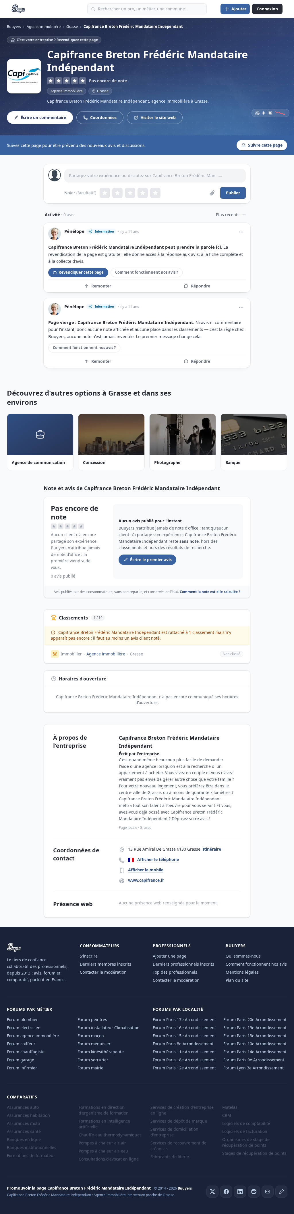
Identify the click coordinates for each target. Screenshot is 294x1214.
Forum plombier (22, 1019)
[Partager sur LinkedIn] (240, 1191)
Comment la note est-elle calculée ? (210, 591)
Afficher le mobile (145, 869)
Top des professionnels (175, 972)
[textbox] (155, 176)
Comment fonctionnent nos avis (256, 964)
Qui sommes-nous (243, 956)
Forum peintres (92, 1019)
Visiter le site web (158, 117)
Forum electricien (23, 1027)
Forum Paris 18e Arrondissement (184, 1060)
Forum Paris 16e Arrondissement (184, 1027)
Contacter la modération (103, 972)
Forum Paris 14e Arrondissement (255, 1051)
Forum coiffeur (21, 1043)
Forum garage (20, 1060)
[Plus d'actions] (241, 232)
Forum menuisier (94, 1043)
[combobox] (147, 8)
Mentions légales (242, 972)
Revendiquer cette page (81, 272)
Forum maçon (91, 1035)
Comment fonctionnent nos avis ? (146, 272)
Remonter (101, 286)
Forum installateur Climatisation (109, 1027)
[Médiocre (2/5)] (117, 193)
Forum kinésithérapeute (101, 1051)
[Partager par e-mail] (267, 1191)
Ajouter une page (169, 956)
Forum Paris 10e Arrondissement (255, 1043)
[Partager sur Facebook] (226, 1191)
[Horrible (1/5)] (105, 193)
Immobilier (71, 654)
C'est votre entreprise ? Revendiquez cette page (57, 39)
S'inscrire (89, 956)
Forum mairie (90, 1068)
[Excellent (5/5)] (155, 193)
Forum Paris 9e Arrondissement (253, 1060)
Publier (233, 192)
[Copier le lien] (281, 1191)
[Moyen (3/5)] (130, 193)
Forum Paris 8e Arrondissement (183, 1043)
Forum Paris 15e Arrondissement (184, 1035)
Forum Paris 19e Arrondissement (255, 1027)
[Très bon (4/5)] (143, 193)
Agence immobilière (67, 91)
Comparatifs (22, 1097)
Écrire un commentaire (43, 117)
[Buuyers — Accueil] (18, 9)
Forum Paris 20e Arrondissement (255, 1019)
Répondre (200, 286)
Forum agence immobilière (33, 1035)
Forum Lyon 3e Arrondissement (253, 1068)
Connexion (267, 8)
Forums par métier (29, 1009)
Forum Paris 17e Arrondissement (184, 1019)
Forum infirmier (22, 1068)
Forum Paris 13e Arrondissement (255, 1035)
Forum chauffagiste (26, 1051)
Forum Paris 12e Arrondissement (184, 1068)
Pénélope (74, 231)
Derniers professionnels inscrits (183, 964)
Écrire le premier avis (151, 559)
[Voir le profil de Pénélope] (54, 233)
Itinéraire (212, 849)
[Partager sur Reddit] (254, 1191)
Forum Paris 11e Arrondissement (184, 1051)
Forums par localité (178, 1009)
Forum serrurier (93, 1060)
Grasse (136, 654)
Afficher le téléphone (158, 859)
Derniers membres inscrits (105, 964)
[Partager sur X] (212, 1191)
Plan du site (237, 980)
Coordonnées (103, 117)
